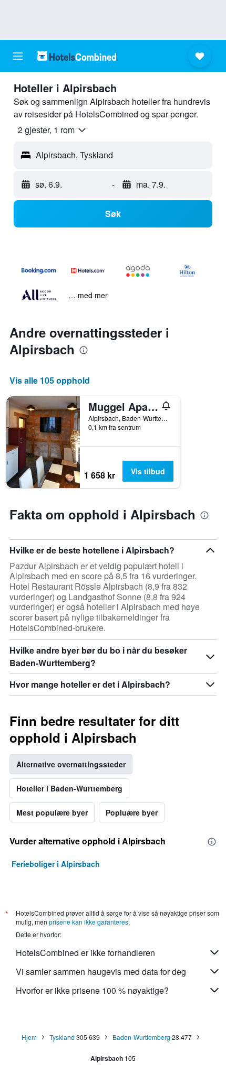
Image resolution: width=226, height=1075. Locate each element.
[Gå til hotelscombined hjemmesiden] (77, 56)
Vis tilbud (148, 471)
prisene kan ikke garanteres (88, 921)
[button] (17, 56)
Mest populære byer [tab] (52, 812)
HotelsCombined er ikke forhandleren (85, 953)
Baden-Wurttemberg (141, 1037)
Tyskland (62, 1037)
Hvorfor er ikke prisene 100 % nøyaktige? (92, 990)
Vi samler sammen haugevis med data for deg (101, 971)
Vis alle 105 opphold (49, 380)
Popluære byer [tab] (132, 812)
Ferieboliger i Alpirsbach (56, 864)
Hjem (29, 1037)
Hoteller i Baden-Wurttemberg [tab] (69, 788)
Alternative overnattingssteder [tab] (71, 764)
